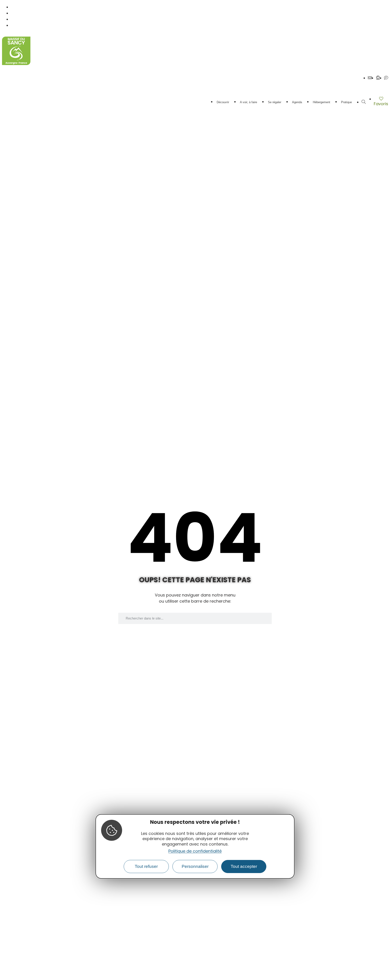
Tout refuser (146, 866)
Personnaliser (195, 866)
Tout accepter (244, 866)
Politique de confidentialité (195, 851)
